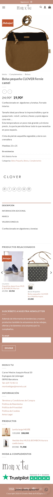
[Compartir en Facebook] (9, 189)
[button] (3, 7)
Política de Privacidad (12, 407)
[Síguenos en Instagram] (31, 2)
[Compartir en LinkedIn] (29, 189)
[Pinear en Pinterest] (24, 189)
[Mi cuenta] (45, 7)
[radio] (31, 287)
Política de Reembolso (12, 404)
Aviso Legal (7, 414)
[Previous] (2, 278)
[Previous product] (10, 92)
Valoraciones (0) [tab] (10, 222)
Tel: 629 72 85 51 (10, 382)
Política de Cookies (11, 411)
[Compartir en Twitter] (14, 189)
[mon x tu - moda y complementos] (24, 7)
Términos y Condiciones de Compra (18, 400)
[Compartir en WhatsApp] (4, 189)
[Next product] (4, 92)
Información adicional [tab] (14, 211)
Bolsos (27, 74)
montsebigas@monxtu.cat (14, 386)
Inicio (4, 74)
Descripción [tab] (8, 205)
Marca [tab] (5, 216)
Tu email (5, 335)
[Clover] (12, 177)
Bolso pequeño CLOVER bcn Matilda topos (38, 295)
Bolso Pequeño (17, 161)
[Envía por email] (19, 189)
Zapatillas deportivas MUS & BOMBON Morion (13, 287)
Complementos (15, 74)
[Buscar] (41, 7)
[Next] (50, 278)
